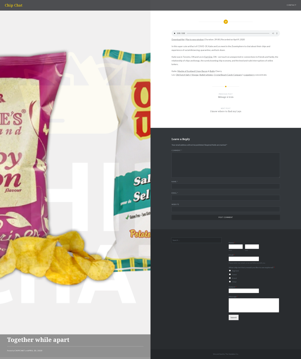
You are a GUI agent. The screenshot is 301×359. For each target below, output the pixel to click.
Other (234, 282)
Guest (234, 274)
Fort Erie (208, 57)
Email (175, 193)
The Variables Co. (231, 354)
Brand (234, 278)
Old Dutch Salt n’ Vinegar (187, 74)
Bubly (212, 71)
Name (175, 182)
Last (246, 250)
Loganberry (249, 74)
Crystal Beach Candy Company (228, 74)
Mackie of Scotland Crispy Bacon (192, 71)
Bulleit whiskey (206, 74)
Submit (234, 317)
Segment (235, 271)
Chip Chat (13, 5)
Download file (178, 39)
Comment (177, 150)
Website (175, 204)
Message (233, 296)
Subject (232, 287)
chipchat (19, 350)
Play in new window (195, 39)
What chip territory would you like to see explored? (252, 267)
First (230, 250)
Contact (291, 5)
